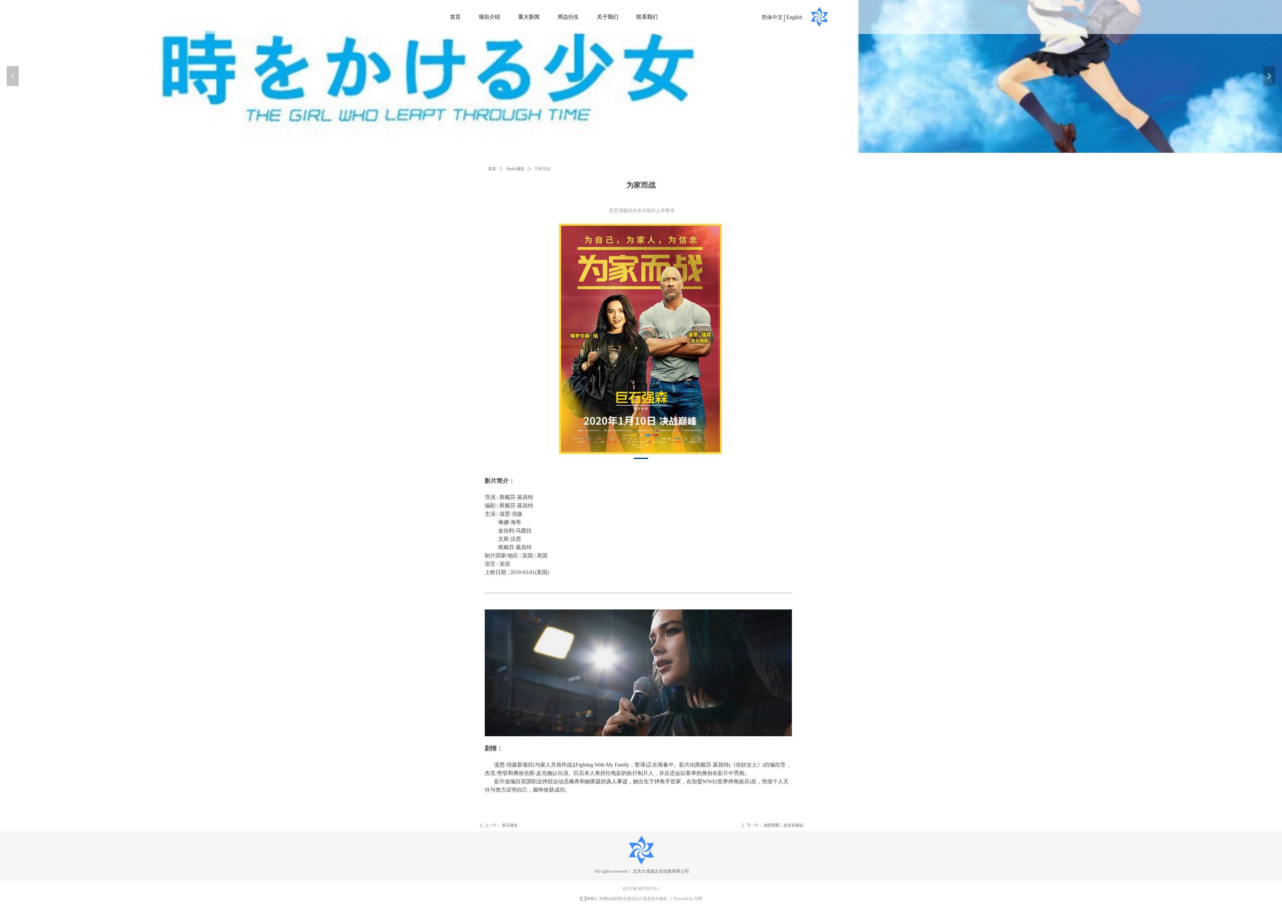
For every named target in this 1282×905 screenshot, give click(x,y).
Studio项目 (515, 168)
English (794, 17)
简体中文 (772, 17)
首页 (492, 168)
